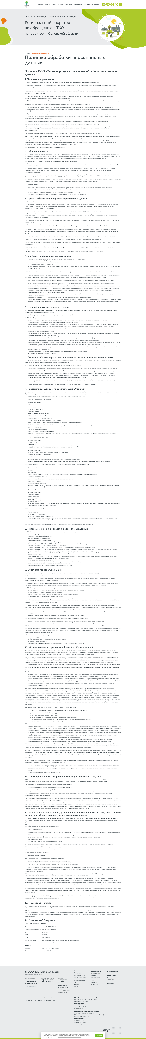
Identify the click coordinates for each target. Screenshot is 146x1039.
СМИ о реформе (111, 978)
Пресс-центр (68, 4)
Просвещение (78, 4)
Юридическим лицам (80, 977)
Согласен (99, 1035)
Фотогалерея (110, 979)
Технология (94, 982)
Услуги (54, 4)
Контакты (96, 4)
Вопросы (60, 4)
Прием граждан (78, 971)
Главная (28, 53)
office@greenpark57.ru (30, 986)
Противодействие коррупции (95, 974)
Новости (40, 4)
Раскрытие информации (97, 979)
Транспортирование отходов (79, 981)
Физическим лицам (79, 975)
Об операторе (94, 984)
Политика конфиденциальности (33, 974)
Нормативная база (95, 977)
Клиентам (47, 4)
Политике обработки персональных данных (69, 1037)
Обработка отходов (79, 987)
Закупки (93, 981)
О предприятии (88, 4)
